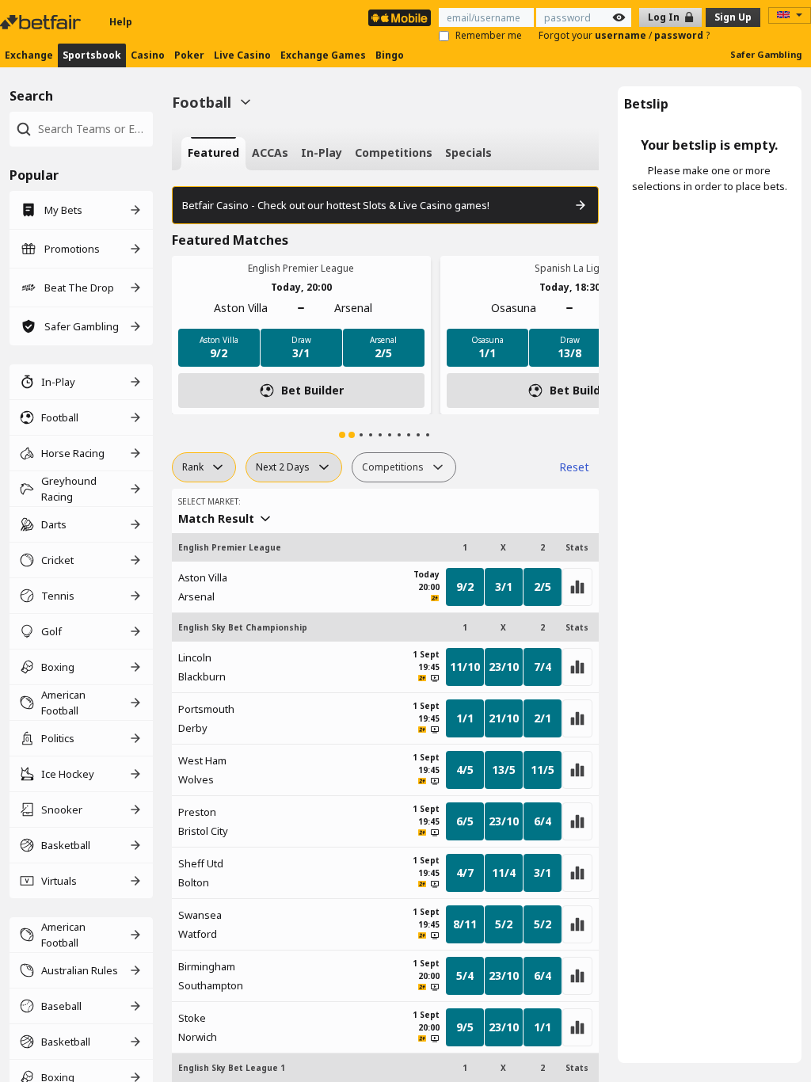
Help (120, 22)
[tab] (213, 153)
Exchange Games (323, 55)
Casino (148, 55)
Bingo (389, 55)
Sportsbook (92, 55)
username (622, 35)
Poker (189, 55)
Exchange (29, 55)
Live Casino (242, 55)
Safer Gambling (765, 54)
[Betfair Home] (42, 22)
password (680, 35)
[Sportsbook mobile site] (399, 18)
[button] (342, 435)
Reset (574, 466)
